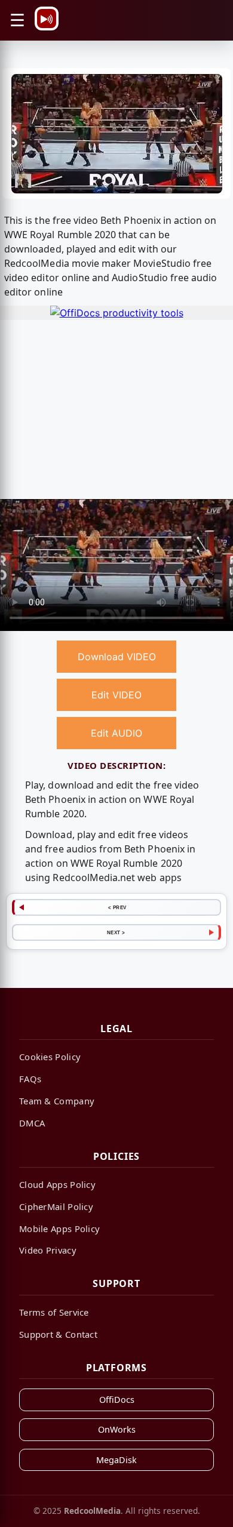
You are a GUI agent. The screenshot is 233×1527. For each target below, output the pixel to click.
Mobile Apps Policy (59, 1228)
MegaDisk (116, 1460)
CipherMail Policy (56, 1206)
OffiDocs (116, 1399)
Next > (116, 932)
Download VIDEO (117, 657)
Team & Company (56, 1101)
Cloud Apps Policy (57, 1184)
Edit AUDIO (116, 733)
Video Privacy (47, 1250)
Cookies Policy (50, 1057)
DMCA (32, 1123)
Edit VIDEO (116, 695)
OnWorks (117, 1429)
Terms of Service (54, 1312)
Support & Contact (58, 1334)
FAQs (30, 1079)
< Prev (117, 907)
